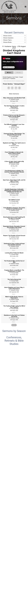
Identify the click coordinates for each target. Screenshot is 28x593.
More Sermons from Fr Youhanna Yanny (14, 80)
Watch (9, 72)
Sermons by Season (14, 331)
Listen (19, 72)
